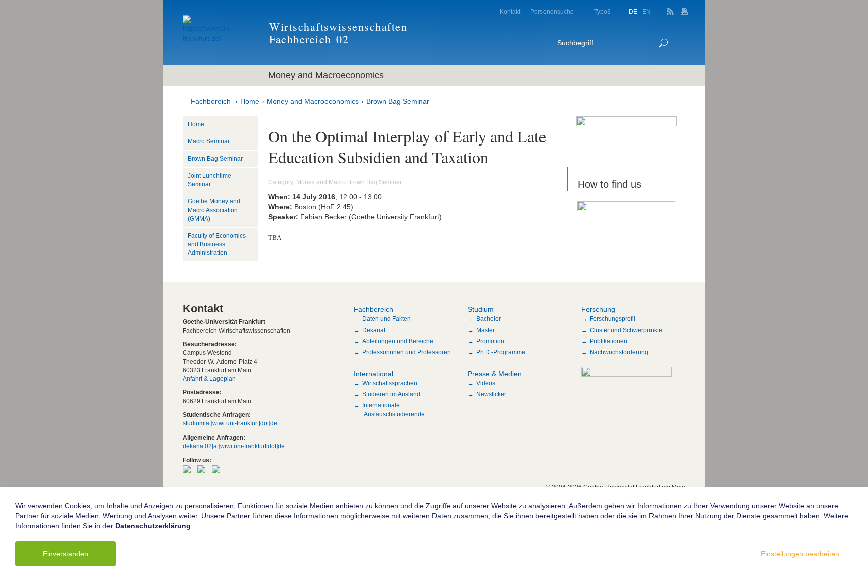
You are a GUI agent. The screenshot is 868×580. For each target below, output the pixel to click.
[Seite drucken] (685, 8)
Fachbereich (211, 101)
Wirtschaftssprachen (389, 383)
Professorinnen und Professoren (406, 352)
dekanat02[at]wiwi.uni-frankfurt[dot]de (234, 446)
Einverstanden (65, 554)
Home (249, 101)
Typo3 (602, 11)
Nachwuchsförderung (619, 352)
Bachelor (488, 318)
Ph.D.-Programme (500, 352)
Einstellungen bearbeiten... (803, 554)
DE (633, 11)
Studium (481, 309)
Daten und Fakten (386, 318)
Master (485, 330)
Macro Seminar (209, 141)
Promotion (490, 341)
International (373, 374)
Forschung (598, 309)
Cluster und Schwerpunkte (626, 330)
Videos (485, 383)
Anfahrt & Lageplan (209, 378)
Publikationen (608, 341)
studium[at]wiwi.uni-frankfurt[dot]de (230, 423)
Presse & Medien (495, 374)
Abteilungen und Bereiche (397, 341)
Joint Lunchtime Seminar (209, 180)
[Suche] (663, 43)
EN (646, 11)
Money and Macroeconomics (313, 101)
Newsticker (491, 394)
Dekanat (373, 330)
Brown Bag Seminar (397, 101)
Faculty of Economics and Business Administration (217, 244)
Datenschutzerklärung (153, 526)
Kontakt (510, 11)
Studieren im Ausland (391, 394)
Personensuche (552, 11)
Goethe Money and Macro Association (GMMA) (214, 210)
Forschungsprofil (612, 318)
